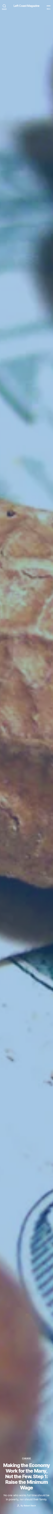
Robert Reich (30, 1505)
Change (26, 1458)
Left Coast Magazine (26, 5)
